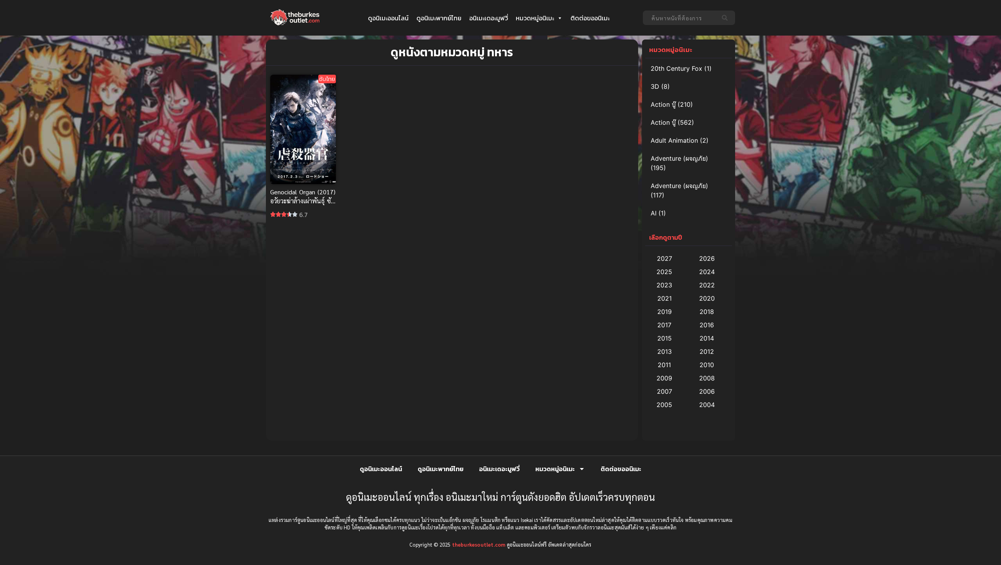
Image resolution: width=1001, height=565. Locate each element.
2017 (664, 325)
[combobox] (680, 18)
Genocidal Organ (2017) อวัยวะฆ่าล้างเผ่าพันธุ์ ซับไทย (302, 201)
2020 (707, 298)
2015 (664, 338)
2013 (664, 351)
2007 (664, 391)
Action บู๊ (663, 104)
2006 (707, 391)
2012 (707, 351)
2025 (664, 272)
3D (655, 86)
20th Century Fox (676, 68)
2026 (707, 258)
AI (654, 213)
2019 (664, 312)
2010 (707, 365)
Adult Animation (674, 140)
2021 (664, 298)
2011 (664, 365)
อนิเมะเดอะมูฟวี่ (488, 18)
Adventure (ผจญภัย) (679, 158)
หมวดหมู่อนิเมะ (535, 18)
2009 (664, 378)
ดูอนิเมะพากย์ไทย (438, 18)
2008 (707, 378)
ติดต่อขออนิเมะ (590, 18)
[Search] (726, 18)
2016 (707, 325)
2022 (707, 285)
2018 (707, 312)
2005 (664, 405)
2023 (664, 285)
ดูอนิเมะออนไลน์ (388, 18)
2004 (707, 405)
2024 (707, 272)
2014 (707, 338)
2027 (664, 258)
